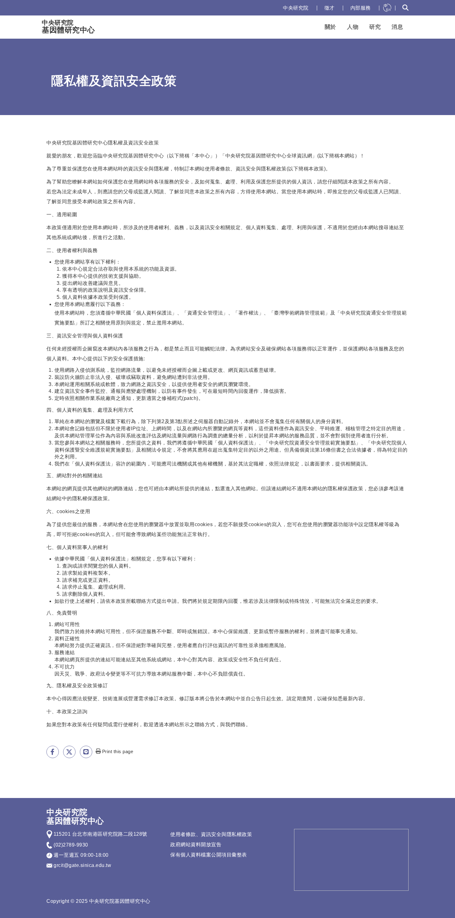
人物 (352, 27)
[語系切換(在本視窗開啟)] (387, 8)
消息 (397, 27)
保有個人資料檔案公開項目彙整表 (208, 854)
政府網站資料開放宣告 (195, 844)
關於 (330, 27)
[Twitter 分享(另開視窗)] (69, 752)
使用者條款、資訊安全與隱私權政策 (211, 834)
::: (272, 8)
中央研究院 (296, 8)
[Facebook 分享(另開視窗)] (52, 752)
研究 (375, 27)
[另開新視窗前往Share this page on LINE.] (86, 752)
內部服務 (360, 8)
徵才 (329, 8)
